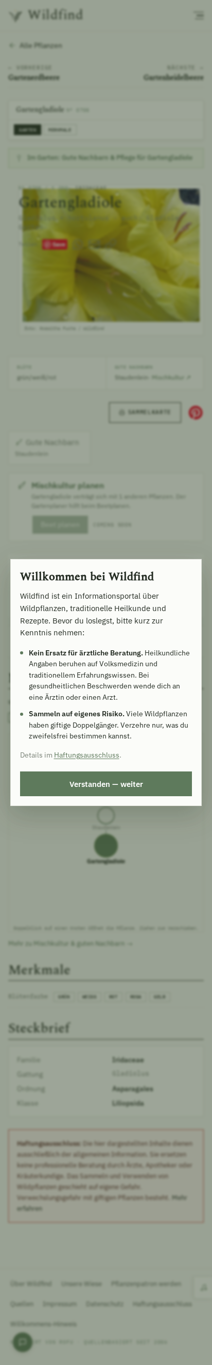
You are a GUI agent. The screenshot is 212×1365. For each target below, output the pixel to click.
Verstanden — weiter (106, 784)
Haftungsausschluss (86, 755)
